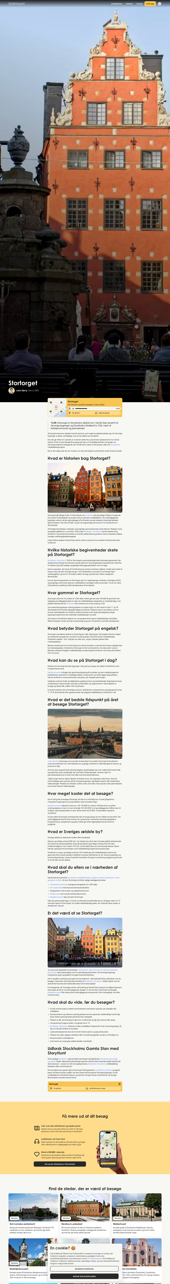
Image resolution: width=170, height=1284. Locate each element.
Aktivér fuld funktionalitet (84, 1276)
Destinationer (116, 4)
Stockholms (115, 445)
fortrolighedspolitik (94, 1259)
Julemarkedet (53, 761)
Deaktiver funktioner (84, 1269)
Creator (139, 4)
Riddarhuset (55, 894)
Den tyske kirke (56, 888)
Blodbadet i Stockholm (93, 532)
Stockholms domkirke (58, 885)
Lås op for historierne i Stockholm (60, 1164)
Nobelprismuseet (54, 672)
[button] (159, 4)
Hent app (150, 4)
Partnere (129, 4)
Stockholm (89, 515)
